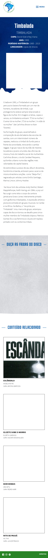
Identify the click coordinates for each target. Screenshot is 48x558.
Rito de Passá (10, 535)
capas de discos (30, 46)
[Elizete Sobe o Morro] (21, 412)
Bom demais (9, 484)
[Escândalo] (24, 357)
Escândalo (9, 380)
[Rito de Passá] (21, 515)
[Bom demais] (21, 463)
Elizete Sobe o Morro (14, 432)
